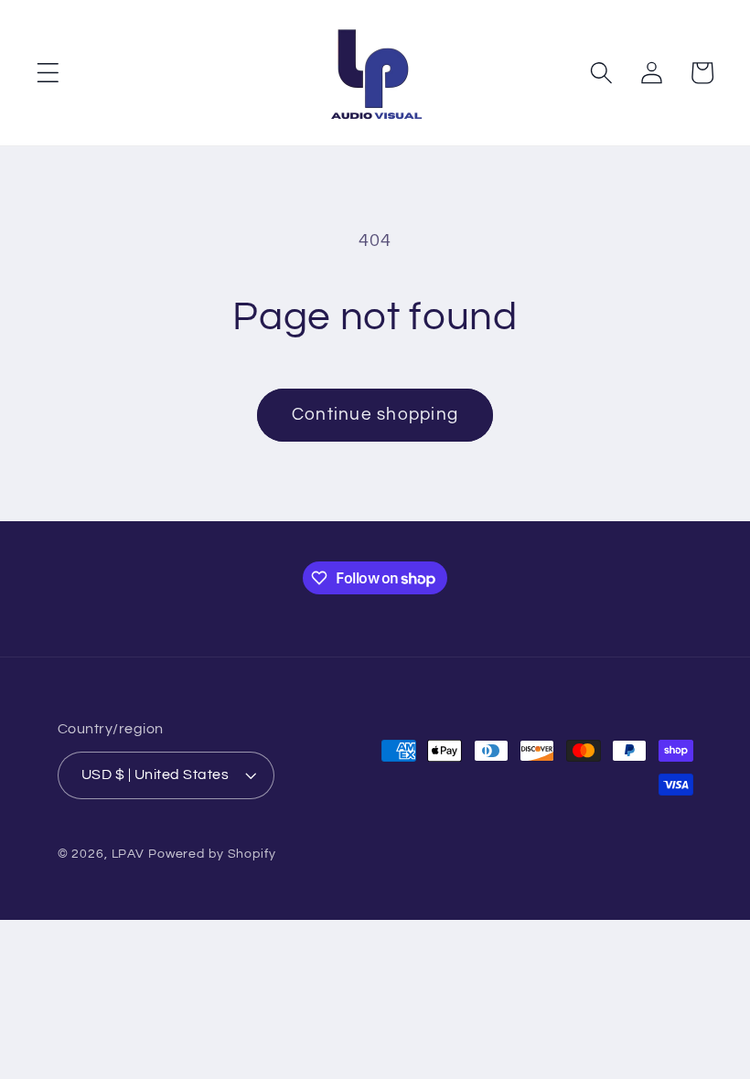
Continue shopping (375, 414)
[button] (48, 73)
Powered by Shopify (212, 854)
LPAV (128, 854)
